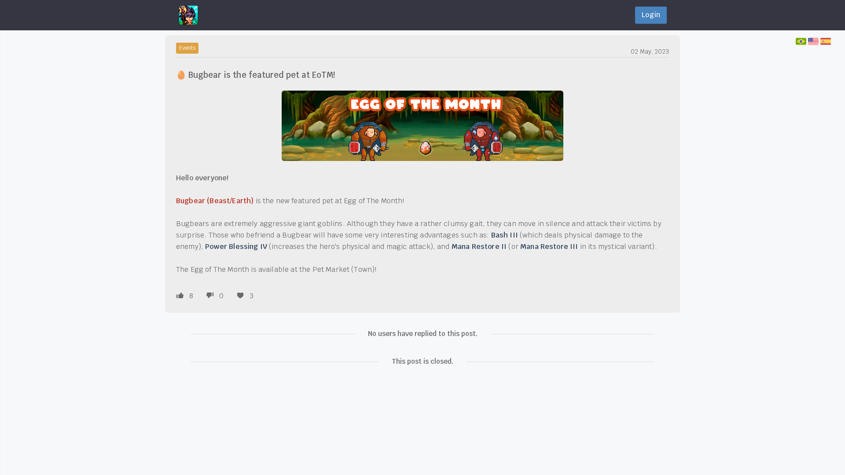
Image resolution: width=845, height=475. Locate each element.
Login (651, 14)
